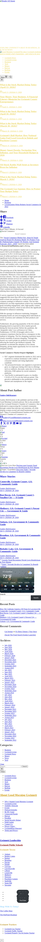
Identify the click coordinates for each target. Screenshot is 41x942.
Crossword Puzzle (11, 814)
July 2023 (8, 720)
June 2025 (8, 672)
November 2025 (10, 662)
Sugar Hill (8, 883)
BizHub (7, 70)
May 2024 (8, 699)
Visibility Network (11, 806)
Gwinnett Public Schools (11, 845)
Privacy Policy (10, 826)
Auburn (7, 854)
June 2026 (8, 647)
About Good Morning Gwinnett (18, 795)
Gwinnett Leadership (10, 840)
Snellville (8, 881)
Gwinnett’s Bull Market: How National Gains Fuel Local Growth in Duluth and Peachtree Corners (19, 138)
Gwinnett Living (11, 60)
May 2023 (8, 724)
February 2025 (10, 680)
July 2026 (8, 645)
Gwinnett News (10, 58)
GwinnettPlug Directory (13, 828)
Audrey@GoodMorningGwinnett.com (17, 418)
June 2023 (8, 722)
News (7, 758)
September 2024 (10, 691)
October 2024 (9, 689)
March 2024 (9, 703)
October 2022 (9, 738)
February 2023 (10, 730)
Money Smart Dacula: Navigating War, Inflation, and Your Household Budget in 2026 (19, 152)
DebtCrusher (9, 822)
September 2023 (10, 715)
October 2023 (9, 713)
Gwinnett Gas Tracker (12, 929)
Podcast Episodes (11, 810)
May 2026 (8, 649)
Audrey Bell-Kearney (8, 395)
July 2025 (8, 670)
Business (8, 62)
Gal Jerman (9, 632)
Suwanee (8, 885)
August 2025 (9, 668)
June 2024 (8, 697)
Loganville (8, 873)
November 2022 (10, 736)
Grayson (8, 867)
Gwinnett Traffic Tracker (13, 931)
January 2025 (9, 682)
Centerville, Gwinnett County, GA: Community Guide (16, 482)
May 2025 (8, 674)
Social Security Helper (13, 820)
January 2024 (9, 707)
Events (7, 72)
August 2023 (9, 717)
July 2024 (8, 695)
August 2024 (9, 693)
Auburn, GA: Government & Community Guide (17, 621)
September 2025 (10, 666)
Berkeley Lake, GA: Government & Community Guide (16, 550)
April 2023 (8, 726)
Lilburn (7, 871)
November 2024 (10, 687)
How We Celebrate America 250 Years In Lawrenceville (20, 609)
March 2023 (9, 728)
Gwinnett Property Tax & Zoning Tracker (20, 933)
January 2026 (9, 658)
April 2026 (8, 651)
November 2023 (10, 711)
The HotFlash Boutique (8, 915)
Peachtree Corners (11, 879)
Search (2, 594)
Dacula (7, 862)
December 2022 (10, 734)
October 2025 (9, 664)
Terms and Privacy (11, 830)
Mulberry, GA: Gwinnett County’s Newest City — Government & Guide (19, 509)
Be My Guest (9, 812)
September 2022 (10, 740)
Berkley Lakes (10, 856)
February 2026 (10, 656)
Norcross (8, 877)
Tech (6, 64)
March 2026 (9, 654)
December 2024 (10, 684)
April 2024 (8, 701)
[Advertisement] (20, 23)
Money (7, 66)
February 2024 (10, 705)
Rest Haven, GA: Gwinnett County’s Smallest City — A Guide (17, 496)
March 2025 (9, 678)
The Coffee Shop (6, 911)
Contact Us (9, 824)
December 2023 (10, 709)
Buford (7, 858)
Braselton (8, 860)
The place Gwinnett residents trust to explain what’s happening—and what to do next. (20, 53)
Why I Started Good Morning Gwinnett (19, 802)
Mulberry (8, 875)
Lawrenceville (10, 869)
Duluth (7, 864)
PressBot (8, 818)
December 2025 (10, 660)
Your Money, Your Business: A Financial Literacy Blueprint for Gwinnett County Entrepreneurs (19, 99)
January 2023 (9, 732)
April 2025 (8, 676)
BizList (7, 68)
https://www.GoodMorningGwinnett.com (18, 421)
